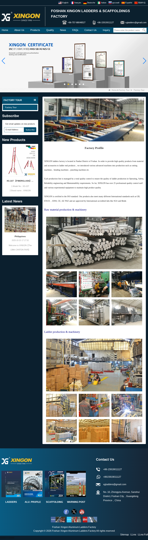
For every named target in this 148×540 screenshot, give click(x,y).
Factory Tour (124, 90)
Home (5, 30)
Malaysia (26, 236)
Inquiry (106, 30)
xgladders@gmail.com (136, 22)
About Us (19, 30)
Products (35, 30)
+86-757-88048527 (76, 22)
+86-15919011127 (105, 22)
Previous (4, 166)
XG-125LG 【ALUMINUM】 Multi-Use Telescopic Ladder (26, 181)
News (63, 30)
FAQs (75, 30)
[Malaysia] (26, 219)
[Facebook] (66, 512)
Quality (50, 30)
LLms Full (143, 534)
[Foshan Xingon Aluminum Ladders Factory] (20, 16)
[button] (64, 84)
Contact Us (90, 30)
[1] (74, 61)
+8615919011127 (112, 477)
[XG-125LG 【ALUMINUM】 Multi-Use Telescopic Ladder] (26, 161)
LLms (133, 534)
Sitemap (124, 534)
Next (36, 166)
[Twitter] (74, 512)
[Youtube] (82, 512)
